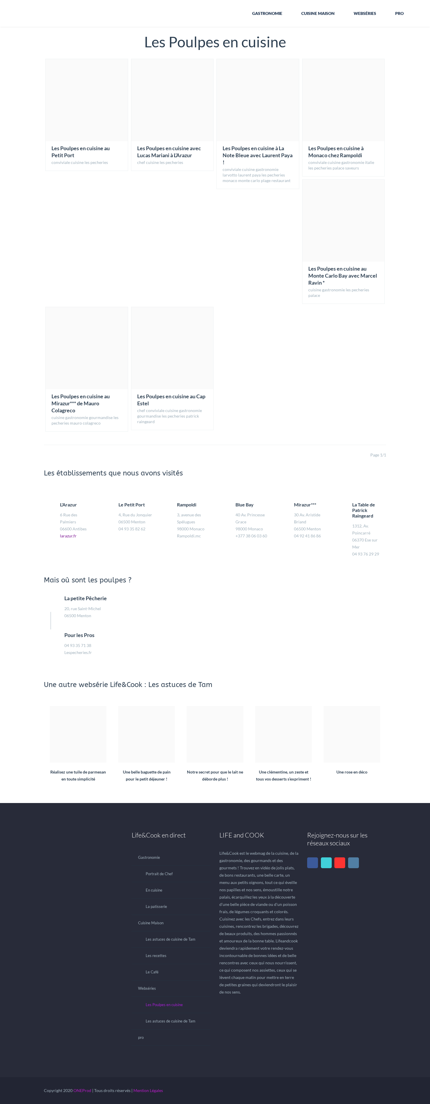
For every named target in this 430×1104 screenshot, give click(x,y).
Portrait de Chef (159, 873)
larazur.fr (68, 535)
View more (87, 100)
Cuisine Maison (318, 13)
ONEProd (82, 1090)
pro (399, 13)
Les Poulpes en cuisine (164, 1004)
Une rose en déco (352, 756)
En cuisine (154, 890)
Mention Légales (148, 1090)
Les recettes (156, 955)
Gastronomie (267, 13)
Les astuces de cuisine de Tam (170, 939)
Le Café (152, 972)
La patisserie (156, 906)
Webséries (365, 13)
